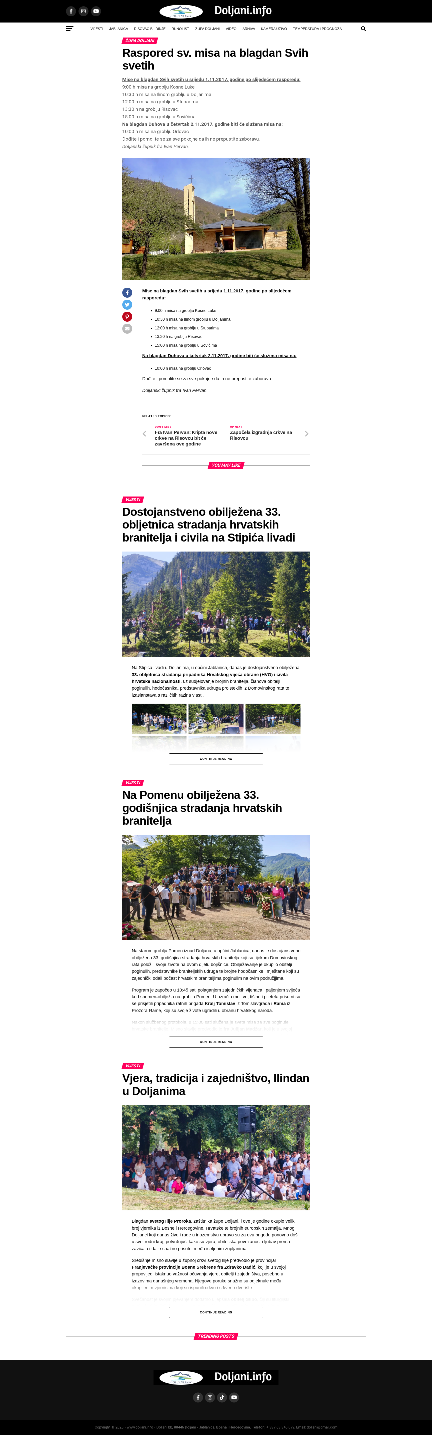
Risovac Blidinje (150, 29)
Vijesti (96, 29)
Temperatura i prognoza (317, 29)
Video (231, 29)
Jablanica (118, 29)
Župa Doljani (207, 29)
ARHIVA (248, 29)
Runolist (180, 29)
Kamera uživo (274, 29)
